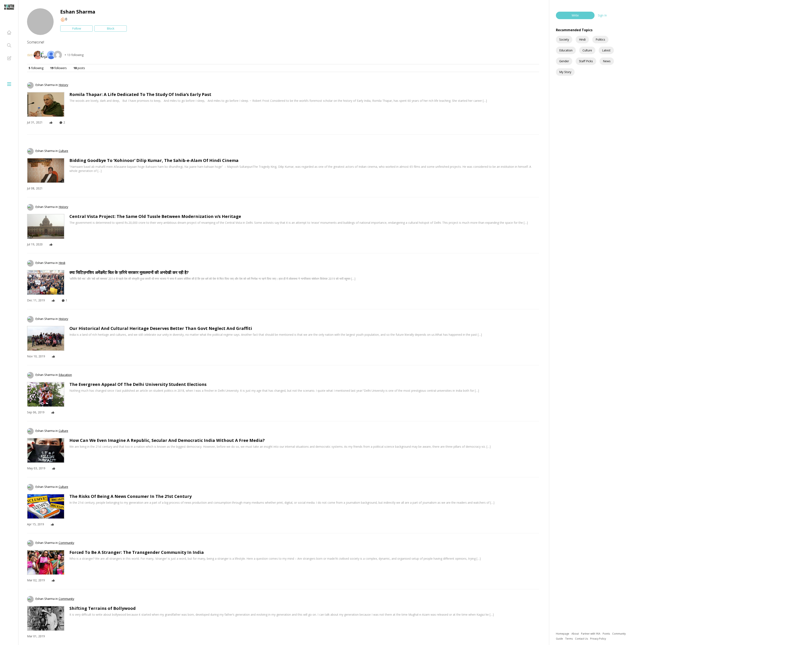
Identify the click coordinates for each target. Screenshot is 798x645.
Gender (564, 61)
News (607, 61)
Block (110, 28)
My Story (565, 72)
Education (566, 50)
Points (607, 633)
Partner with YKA (591, 633)
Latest (606, 50)
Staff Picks (586, 61)
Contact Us (582, 638)
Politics (600, 39)
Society (564, 39)
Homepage (563, 633)
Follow (76, 28)
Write (575, 15)
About (575, 633)
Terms (569, 638)
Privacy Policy (598, 638)
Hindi (582, 39)
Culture (587, 50)
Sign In (602, 15)
